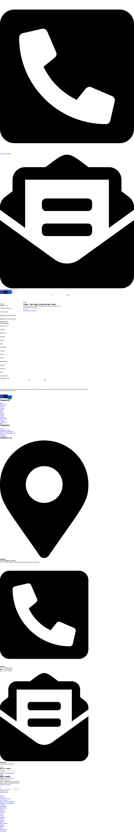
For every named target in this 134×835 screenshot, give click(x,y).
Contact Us (3, 436)
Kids (1, 411)
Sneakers (3, 417)
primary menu (4, 791)
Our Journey (4, 800)
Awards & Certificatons (6, 431)
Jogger (2, 420)
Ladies (2, 409)
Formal (2, 406)
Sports (2, 414)
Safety (2, 416)
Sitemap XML (25, 765)
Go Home (26, 310)
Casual (2, 413)
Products (2, 434)
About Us (3, 797)
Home (2, 428)
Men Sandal (3, 419)
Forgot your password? (7, 773)
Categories (3, 806)
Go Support (32, 310)
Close (1, 767)
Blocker (2, 403)
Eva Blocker (3, 422)
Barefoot (2, 811)
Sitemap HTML (17, 765)
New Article (3, 405)
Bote (1, 423)
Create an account (5, 784)
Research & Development (7, 433)
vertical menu (4, 792)
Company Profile (5, 430)
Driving (2, 408)
